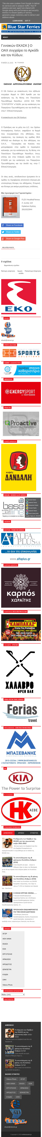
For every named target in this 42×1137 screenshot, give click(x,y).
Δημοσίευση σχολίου (11, 265)
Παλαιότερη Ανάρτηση (33, 271)
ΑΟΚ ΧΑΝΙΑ (7, 939)
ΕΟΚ (4, 949)
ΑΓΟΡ (5, 934)
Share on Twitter (13, 232)
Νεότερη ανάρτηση (8, 271)
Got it (27, 21)
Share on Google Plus (15, 239)
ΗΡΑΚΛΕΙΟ (7, 959)
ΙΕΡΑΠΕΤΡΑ (7, 969)
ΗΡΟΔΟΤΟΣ (7, 964)
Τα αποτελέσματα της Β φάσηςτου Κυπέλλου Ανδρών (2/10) (23, 1048)
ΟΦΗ (4, 980)
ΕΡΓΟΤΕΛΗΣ (7, 954)
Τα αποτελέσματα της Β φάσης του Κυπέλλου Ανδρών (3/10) (23, 1063)
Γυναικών (20, 63)
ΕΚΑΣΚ (5, 944)
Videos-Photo (7, 985)
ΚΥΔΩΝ (5, 974)
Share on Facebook (14, 225)
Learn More (18, 21)
